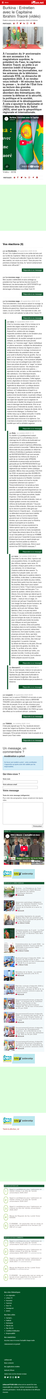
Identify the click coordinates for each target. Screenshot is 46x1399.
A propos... (9, 1318)
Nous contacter (9, 1363)
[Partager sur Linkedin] (24, 23)
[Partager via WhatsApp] (27, 23)
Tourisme (9, 1303)
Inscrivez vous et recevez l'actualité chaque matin (19, 1340)
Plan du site (9, 1326)
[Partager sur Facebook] (17, 23)
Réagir (20, 895)
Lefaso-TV (9, 1298)
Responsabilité (10, 1333)
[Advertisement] (23, 208)
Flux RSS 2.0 (9, 1328)
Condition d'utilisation (13, 1331)
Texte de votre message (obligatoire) (16, 795)
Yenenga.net (10, 1308)
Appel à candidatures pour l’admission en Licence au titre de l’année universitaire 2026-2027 (26, 1208)
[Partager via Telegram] (31, 23)
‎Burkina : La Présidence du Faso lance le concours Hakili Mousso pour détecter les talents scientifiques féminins (28, 890)
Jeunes (8, 1311)
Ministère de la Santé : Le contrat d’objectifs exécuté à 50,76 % (29, 972)
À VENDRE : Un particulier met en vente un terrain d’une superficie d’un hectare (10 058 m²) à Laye (26, 1225)
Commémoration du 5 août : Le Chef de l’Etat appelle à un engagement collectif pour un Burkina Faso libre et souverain (30, 932)
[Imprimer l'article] (34, 23)
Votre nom (6, 779)
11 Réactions (23, 923)
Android (6, 1370)
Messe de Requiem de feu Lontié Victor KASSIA (25, 1216)
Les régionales (10, 1295)
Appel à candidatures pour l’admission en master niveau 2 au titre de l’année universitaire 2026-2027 (26, 1199)
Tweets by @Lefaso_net (11, 1129)
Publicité (8, 1320)
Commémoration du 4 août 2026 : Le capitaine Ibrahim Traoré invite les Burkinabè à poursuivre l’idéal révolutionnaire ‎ (30, 946)
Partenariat (9, 1323)
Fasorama (9, 1301)
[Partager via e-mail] (14, 23)
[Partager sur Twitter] (21, 23)
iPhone (12, 1370)
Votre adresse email (10, 784)
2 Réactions (23, 951)
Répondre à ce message (32, 270)
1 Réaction (22, 965)
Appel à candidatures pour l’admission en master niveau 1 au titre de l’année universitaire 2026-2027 (26, 1191)
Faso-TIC (8, 1306)
